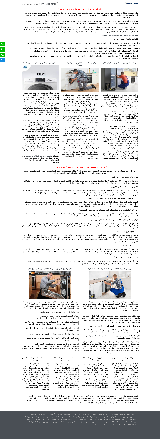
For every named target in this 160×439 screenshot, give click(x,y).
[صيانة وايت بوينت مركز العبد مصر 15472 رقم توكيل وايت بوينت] (131, 3)
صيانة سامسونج (96, 336)
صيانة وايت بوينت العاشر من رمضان (37, 106)
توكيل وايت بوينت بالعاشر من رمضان (39, 156)
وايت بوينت (86, 402)
